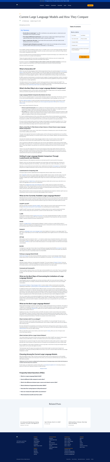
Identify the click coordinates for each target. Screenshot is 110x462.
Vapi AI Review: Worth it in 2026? (52, 422)
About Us (81, 438)
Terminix (50, 445)
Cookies (92, 459)
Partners (81, 444)
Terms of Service (74, 459)
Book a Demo (82, 447)
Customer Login (67, 449)
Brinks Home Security (53, 444)
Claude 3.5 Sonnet (58, 262)
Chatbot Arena (32, 181)
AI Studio (35, 449)
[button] (80, 27)
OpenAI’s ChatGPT (36, 205)
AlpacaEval (24, 174)
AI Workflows (36, 442)
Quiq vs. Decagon (67, 439)
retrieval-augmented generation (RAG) (48, 101)
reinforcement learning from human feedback (32, 206)
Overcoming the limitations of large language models (30, 285)
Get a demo (84, 56)
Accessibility (88, 459)
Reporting (35, 451)
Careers (81, 442)
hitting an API (34, 308)
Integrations (36, 452)
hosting (48, 330)
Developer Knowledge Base (69, 452)
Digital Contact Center (38, 445)
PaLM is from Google (23, 255)
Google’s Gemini (27, 223)
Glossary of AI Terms (83, 445)
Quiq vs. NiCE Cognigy (68, 441)
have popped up (56, 166)
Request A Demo (43, 368)
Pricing (69, 5)
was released (59, 248)
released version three (37, 215)
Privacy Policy (68, 459)
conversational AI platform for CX (50, 364)
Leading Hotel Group (53, 439)
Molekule (50, 448)
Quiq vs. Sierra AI (67, 444)
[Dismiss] (109, 0)
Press (81, 441)
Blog (80, 439)
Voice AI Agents (37, 441)
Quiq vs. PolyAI (67, 442)
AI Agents (35, 438)
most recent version (58, 257)
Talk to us (90, 5)
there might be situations (26, 100)
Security (35, 454)
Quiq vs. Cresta (67, 438)
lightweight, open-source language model (33, 231)
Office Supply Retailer (53, 447)
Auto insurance (52, 442)
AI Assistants (36, 439)
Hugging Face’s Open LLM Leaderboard (34, 184)
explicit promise (22, 328)
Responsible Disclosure (81, 459)
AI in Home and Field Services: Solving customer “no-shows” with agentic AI (29, 422)
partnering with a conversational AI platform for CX (41, 286)
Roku (50, 441)
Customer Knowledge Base (69, 451)
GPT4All (27, 241)
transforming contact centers (34, 84)
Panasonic (51, 438)
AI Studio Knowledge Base (69, 454)
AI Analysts (36, 444)
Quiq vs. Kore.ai (67, 445)
